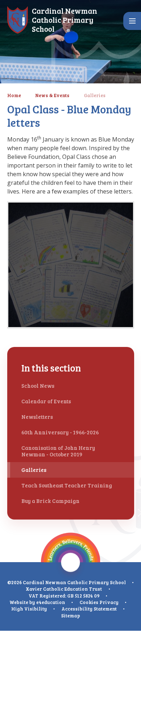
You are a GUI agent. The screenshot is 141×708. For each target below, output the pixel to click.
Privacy (109, 602)
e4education (50, 602)
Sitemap (70, 615)
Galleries (95, 95)
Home (14, 95)
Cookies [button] (89, 602)
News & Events (52, 95)
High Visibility (29, 608)
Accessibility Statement (89, 608)
